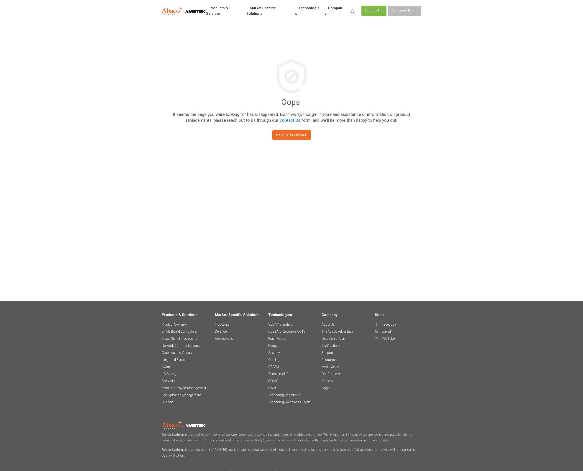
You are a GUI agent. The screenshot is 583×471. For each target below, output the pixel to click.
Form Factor (277, 338)
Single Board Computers (179, 331)
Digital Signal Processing (179, 338)
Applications (224, 338)
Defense (221, 331)
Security (274, 353)
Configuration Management (181, 395)
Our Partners (331, 374)
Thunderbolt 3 (278, 374)
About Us (328, 324)
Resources (329, 360)
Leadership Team (334, 338)
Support (167, 402)
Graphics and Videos (177, 353)
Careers (327, 381)
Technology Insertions (284, 395)
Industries (222, 324)
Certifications (331, 345)
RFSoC (273, 381)
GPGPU (273, 367)
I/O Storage (170, 374)
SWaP (272, 388)
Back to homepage (291, 135)
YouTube (388, 338)
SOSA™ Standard (280, 324)
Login (326, 388)
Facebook (389, 324)
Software (168, 381)
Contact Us (374, 11)
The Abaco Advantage (337, 331)
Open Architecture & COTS (287, 331)
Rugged (273, 345)
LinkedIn (387, 331)
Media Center (331, 367)
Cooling (273, 360)
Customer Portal (404, 11)
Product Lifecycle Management (184, 388)
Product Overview (174, 324)
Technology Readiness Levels (289, 402)
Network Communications (181, 345)
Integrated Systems (175, 360)
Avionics (168, 367)
